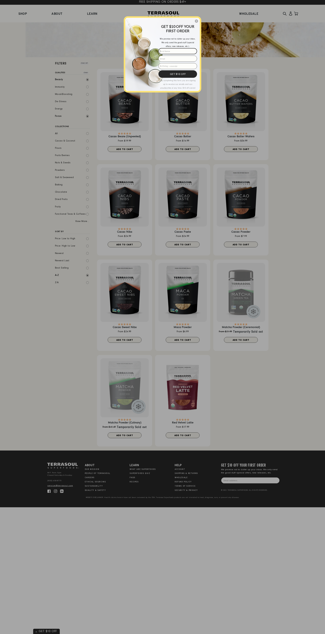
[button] (196, 21)
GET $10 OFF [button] (178, 74)
